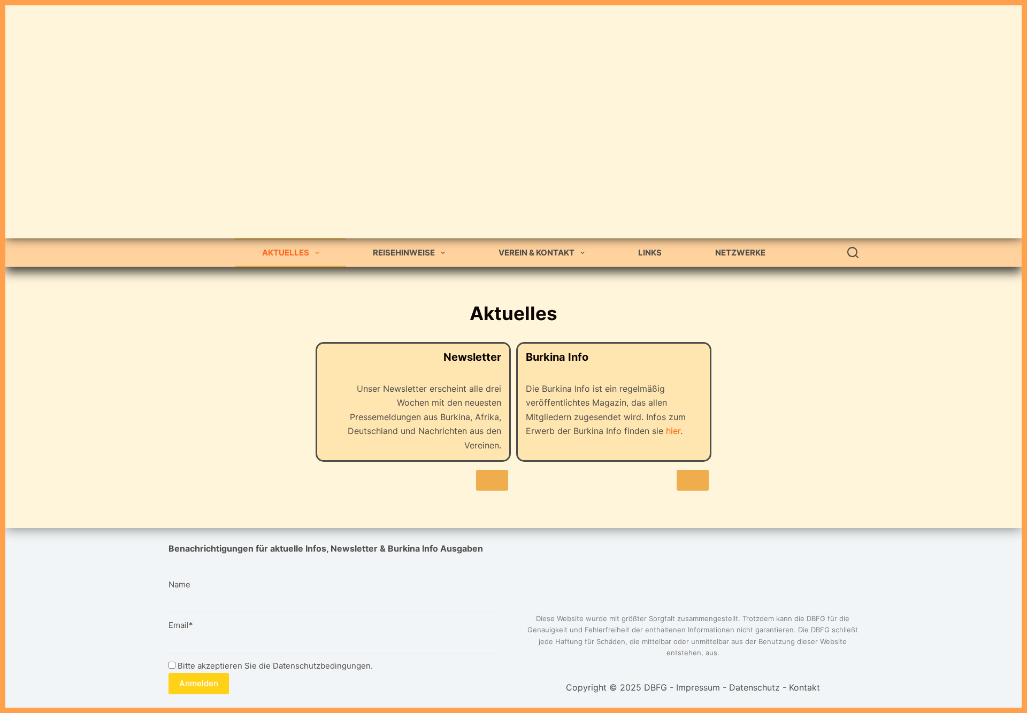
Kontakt (804, 687)
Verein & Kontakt (536, 252)
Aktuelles (285, 252)
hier (673, 430)
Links (650, 252)
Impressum (698, 687)
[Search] (853, 252)
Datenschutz (754, 687)
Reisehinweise (404, 252)
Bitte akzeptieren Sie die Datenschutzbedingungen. (274, 666)
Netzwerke (740, 252)
